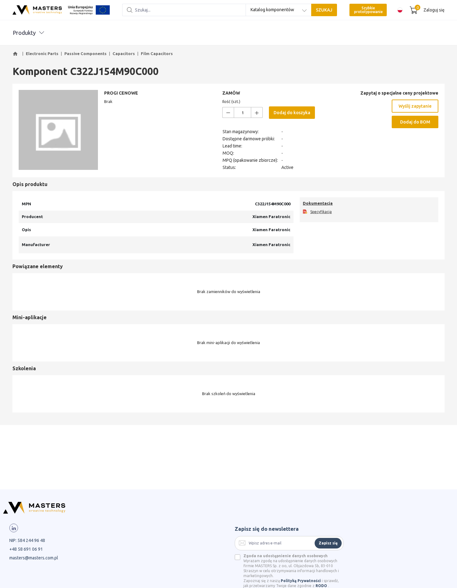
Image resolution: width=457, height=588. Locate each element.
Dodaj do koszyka (292, 112)
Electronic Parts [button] (42, 53)
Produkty (24, 33)
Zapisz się (328, 543)
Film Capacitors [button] (157, 53)
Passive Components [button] (85, 53)
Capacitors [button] (124, 53)
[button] (16, 54)
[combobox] (279, 10)
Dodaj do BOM (415, 121)
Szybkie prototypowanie (368, 10)
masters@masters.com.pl (33, 557)
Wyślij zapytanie (415, 106)
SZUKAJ (324, 9)
